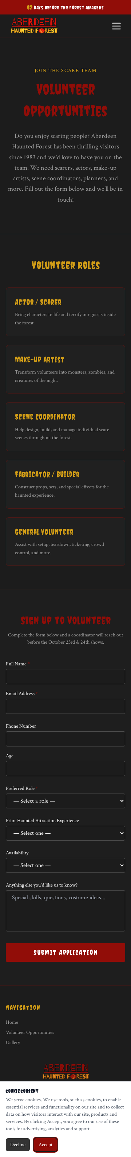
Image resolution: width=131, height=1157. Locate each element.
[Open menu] (116, 26)
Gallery (13, 1042)
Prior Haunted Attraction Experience (42, 820)
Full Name (18, 664)
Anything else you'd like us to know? (42, 885)
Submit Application (65, 952)
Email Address (22, 693)
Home (12, 1022)
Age (9, 756)
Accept (45, 1144)
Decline (17, 1144)
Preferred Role (22, 788)
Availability (17, 853)
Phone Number (21, 726)
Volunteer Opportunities (30, 1032)
